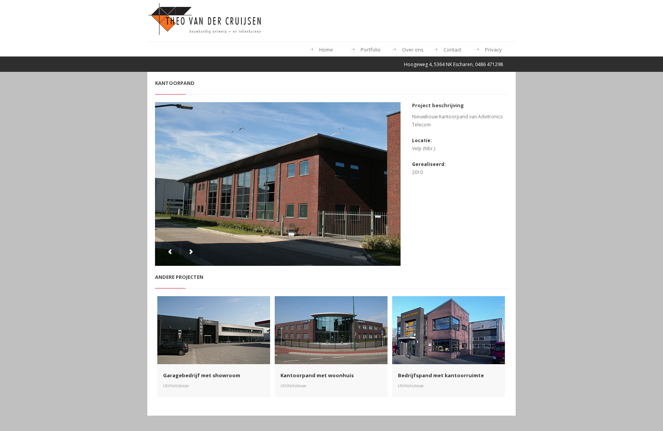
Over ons (413, 49)
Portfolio (371, 49)
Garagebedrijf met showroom (201, 375)
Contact (452, 49)
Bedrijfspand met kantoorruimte (441, 375)
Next (191, 252)
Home (326, 49)
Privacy (493, 49)
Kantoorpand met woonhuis (317, 375)
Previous (170, 252)
